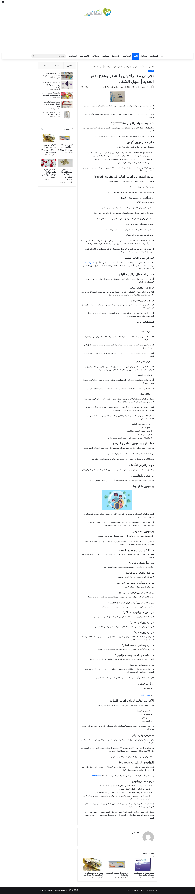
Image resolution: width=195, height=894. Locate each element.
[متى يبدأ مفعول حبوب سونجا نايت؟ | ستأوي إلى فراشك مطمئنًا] (142, 864)
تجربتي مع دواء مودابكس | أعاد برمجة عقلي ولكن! (65, 147)
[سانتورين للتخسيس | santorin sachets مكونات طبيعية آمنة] (67, 95)
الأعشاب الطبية (84, 56)
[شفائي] (97, 12)
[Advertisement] (97, 34)
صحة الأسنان (95, 56)
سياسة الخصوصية (53, 890)
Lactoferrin (96, 776)
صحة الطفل (105, 56)
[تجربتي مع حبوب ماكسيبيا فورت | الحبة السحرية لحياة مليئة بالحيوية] (92, 864)
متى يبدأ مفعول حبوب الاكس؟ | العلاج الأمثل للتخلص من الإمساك (67, 174)
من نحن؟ (42, 890)
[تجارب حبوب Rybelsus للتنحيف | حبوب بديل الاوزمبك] (67, 76)
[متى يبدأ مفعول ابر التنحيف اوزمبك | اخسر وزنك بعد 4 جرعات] (67, 104)
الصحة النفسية (127, 56)
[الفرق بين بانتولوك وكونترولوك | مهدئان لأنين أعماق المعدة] (48, 163)
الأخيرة (57, 66)
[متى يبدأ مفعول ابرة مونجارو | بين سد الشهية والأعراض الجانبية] (67, 85)
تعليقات (44, 66)
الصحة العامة (154, 56)
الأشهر (69, 66)
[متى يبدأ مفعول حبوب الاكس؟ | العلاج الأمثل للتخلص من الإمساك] (65, 163)
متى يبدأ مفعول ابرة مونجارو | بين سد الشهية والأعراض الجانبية (51, 85)
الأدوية (136, 56)
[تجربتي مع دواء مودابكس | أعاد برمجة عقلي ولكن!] (117, 864)
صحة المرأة (143, 56)
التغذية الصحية (73, 56)
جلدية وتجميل (116, 56)
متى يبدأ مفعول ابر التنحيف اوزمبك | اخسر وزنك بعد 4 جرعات (52, 104)
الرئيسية (148, 66)
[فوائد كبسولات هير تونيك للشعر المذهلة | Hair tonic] (67, 115)
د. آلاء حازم (136, 833)
